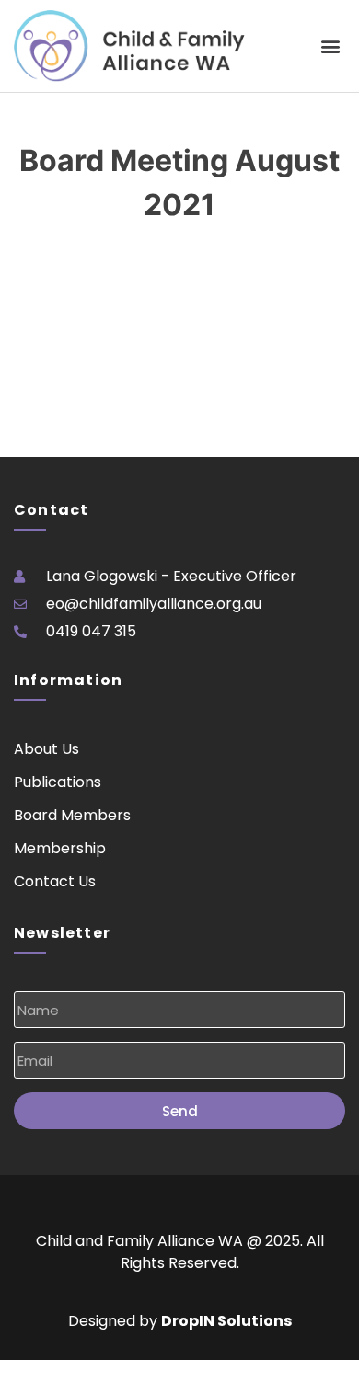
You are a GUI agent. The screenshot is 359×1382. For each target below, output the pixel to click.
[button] (330, 46)
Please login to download (88, 284)
